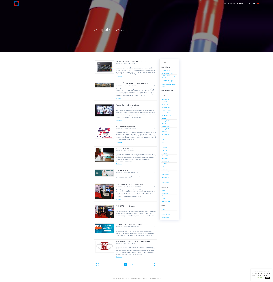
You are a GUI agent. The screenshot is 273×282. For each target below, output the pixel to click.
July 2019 (164, 164)
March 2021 (165, 142)
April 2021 (164, 139)
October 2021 (165, 137)
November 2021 (166, 134)
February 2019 (165, 172)
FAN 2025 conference (167, 73)
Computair (119, 63)
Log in (163, 209)
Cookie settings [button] (260, 277)
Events (125, 128)
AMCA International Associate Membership (133, 241)
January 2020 (165, 161)
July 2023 (164, 118)
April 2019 (164, 166)
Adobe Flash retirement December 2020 (132, 105)
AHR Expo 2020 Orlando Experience (130, 184)
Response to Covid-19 (124, 148)
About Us (240, 3)
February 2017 (165, 177)
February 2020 (165, 158)
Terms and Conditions (155, 278)
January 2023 (165, 121)
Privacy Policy (144, 278)
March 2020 (165, 156)
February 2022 (165, 126)
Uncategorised (127, 186)
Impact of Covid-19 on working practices (132, 83)
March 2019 (165, 169)
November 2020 (166, 145)
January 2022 (165, 129)
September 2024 (166, 110)
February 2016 (165, 180)
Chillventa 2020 (122, 170)
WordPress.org (166, 217)
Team (130, 208)
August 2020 (165, 148)
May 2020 (164, 153)
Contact (248, 3)
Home (224, 3)
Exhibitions (126, 172)
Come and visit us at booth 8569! (129, 224)
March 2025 (165, 104)
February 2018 (165, 174)
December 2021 (166, 131)
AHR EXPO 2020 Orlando (125, 206)
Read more (119, 76)
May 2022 (164, 123)
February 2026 (165, 99)
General (125, 63)
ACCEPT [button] (267, 277)
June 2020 (164, 150)
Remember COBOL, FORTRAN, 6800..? (131, 61)
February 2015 (165, 182)
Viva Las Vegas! (166, 70)
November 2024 (166, 107)
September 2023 (166, 115)
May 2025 (164, 102)
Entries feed (165, 212)
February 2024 (165, 113)
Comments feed (166, 214)
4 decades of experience (125, 127)
